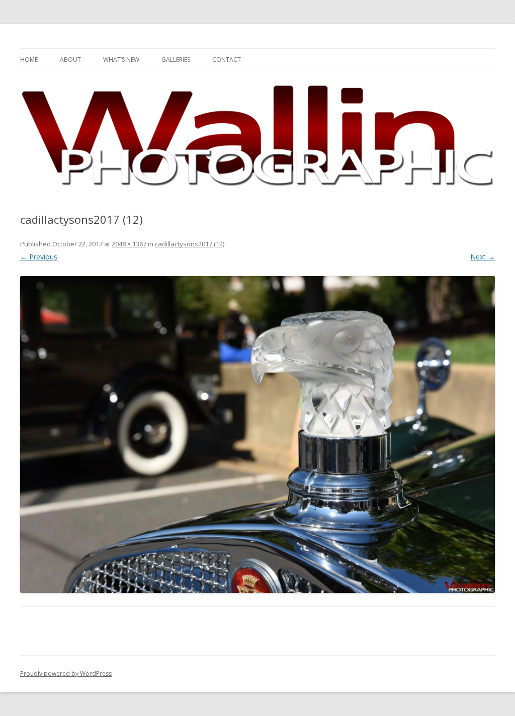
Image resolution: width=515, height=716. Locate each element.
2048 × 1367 (129, 243)
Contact (226, 59)
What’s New (121, 59)
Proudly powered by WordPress (66, 673)
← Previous (38, 256)
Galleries (175, 59)
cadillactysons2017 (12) (189, 243)
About (70, 59)
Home (29, 59)
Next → (482, 256)
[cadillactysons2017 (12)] (257, 434)
